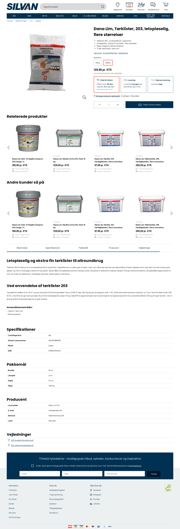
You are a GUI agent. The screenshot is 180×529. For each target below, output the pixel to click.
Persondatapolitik (56, 499)
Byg (14, 16)
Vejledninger (144, 247)
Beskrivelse (22, 247)
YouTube (96, 499)
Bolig (75, 16)
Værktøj (120, 16)
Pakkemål (83, 247)
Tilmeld (154, 474)
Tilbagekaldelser (55, 508)
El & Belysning (90, 16)
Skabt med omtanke (150, 16)
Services (12, 513)
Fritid (44, 16)
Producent (114, 247)
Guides (11, 504)
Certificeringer (14, 517)
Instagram (97, 495)
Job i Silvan (13, 495)
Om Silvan (13, 499)
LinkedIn (96, 504)
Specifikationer (53, 247)
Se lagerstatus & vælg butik (108, 96)
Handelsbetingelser (57, 490)
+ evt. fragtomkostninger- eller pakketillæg (108, 73)
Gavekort (52, 504)
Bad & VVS (60, 16)
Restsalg (166, 16)
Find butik (13, 490)
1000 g (108, 63)
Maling (105, 16)
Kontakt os (53, 513)
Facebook (97, 490)
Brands (11, 508)
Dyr (135, 16)
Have (29, 16)
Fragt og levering (56, 495)
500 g (98, 63)
